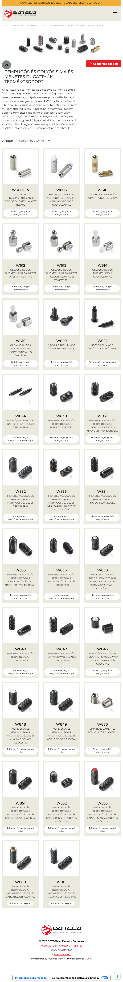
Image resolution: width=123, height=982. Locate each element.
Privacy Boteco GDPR (79, 958)
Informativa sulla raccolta (31, 977)
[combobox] (32, 141)
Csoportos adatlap (105, 63)
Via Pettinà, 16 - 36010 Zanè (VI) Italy (61, 946)
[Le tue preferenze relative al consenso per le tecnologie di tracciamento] (117, 976)
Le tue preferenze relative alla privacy (75, 977)
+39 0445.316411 (62, 954)
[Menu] (115, 14)
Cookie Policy (57, 958)
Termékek (18, 25)
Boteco (5, 25)
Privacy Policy (39, 958)
